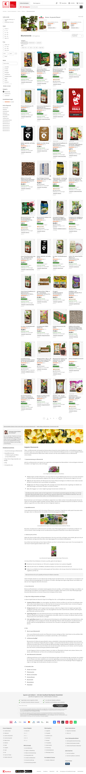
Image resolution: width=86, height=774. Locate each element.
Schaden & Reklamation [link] (30, 757)
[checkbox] (9, 20)
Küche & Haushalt (8, 738)
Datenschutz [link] (52, 771)
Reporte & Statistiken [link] (71, 730)
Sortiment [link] (48, 738)
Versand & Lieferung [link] (29, 760)
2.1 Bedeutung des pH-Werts (12, 455)
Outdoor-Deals (7, 730)
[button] (24, 43)
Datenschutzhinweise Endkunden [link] (74, 745)
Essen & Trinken (7, 754)
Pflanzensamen (30, 672)
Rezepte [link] (47, 740)
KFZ (5, 752)
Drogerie (6, 747)
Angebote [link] (48, 730)
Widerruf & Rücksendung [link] (30, 752)
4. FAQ (5, 462)
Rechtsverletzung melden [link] (30, 762)
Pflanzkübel (29, 684)
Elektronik (6, 733)
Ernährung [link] (48, 747)
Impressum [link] (39, 771)
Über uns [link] (69, 733)
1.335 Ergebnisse (36, 36)
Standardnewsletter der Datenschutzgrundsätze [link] (32, 709)
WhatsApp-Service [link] (50, 752)
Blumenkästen (30, 682)
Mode (5, 745)
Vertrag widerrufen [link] (29, 755)
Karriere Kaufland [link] (70, 753)
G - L (26, 735)
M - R (26, 738)
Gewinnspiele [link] (49, 745)
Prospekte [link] (48, 733)
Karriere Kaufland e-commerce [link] (73, 755)
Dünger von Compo (31, 669)
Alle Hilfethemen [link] (28, 748)
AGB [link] (57, 771)
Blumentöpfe (30, 679)
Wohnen (6, 742)
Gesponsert (80, 16)
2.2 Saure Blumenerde (10, 456)
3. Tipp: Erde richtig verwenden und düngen (12, 459)
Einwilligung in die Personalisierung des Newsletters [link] (37, 713)
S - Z (26, 740)
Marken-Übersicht (8, 757)
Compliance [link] (45, 771)
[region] (52, 23)
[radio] (9, 29)
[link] (36, 3)
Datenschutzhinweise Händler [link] (73, 743)
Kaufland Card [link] (49, 735)
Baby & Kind (7, 740)
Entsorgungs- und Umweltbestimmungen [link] (68, 771)
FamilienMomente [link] (50, 750)
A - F (26, 733)
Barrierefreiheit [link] (80, 771)
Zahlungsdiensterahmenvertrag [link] (73, 740)
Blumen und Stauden (32, 674)
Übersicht (27, 730)
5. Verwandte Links (8, 465)
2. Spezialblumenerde (9, 453)
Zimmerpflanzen (31, 677)
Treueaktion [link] (48, 742)
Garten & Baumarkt (8, 735)
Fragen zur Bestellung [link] (30, 750)
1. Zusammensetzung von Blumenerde (13, 451)
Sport (5, 750)
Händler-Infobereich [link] (50, 760)
